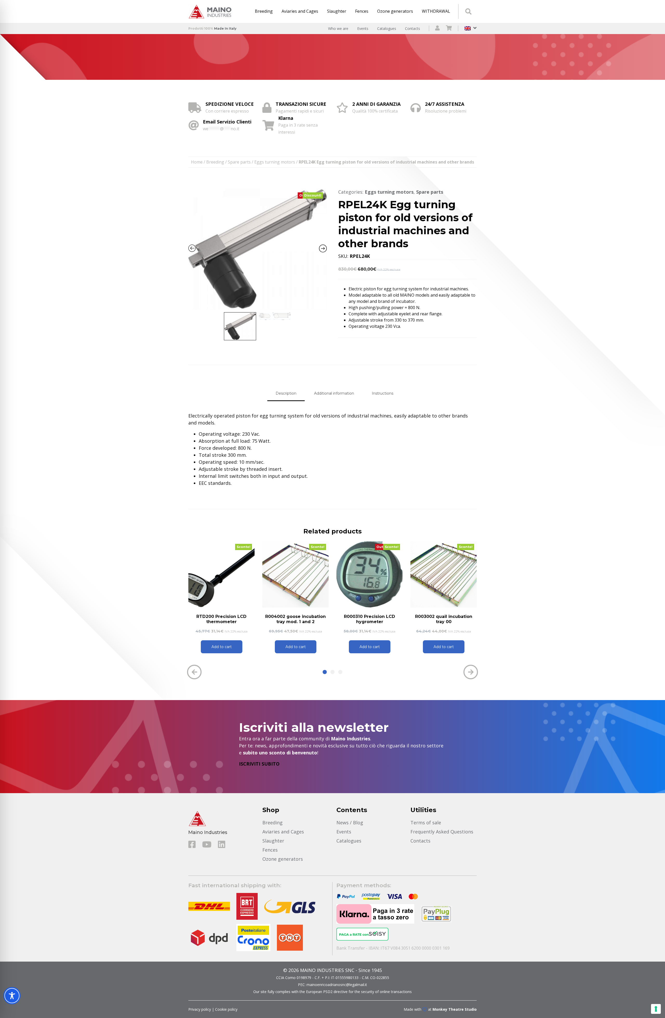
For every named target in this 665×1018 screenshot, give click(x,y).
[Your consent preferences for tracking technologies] (656, 1009)
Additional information (334, 393)
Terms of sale (425, 822)
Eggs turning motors (274, 162)
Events (362, 28)
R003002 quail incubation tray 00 (443, 619)
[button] (325, 672)
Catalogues (386, 28)
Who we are (338, 28)
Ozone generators (395, 11)
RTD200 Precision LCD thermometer (221, 619)
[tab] (286, 393)
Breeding (264, 11)
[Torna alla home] (211, 11)
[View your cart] (449, 28)
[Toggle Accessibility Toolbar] (12, 996)
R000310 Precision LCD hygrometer (369, 619)
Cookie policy (226, 1009)
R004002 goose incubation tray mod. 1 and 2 (295, 619)
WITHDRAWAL (436, 11)
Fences (361, 11)
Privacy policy (199, 1009)
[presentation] (194, 672)
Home (197, 162)
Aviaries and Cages (300, 11)
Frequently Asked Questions (441, 831)
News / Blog (349, 822)
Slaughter (336, 11)
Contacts (412, 28)
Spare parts (239, 162)
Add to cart (221, 646)
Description (286, 393)
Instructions (382, 393)
